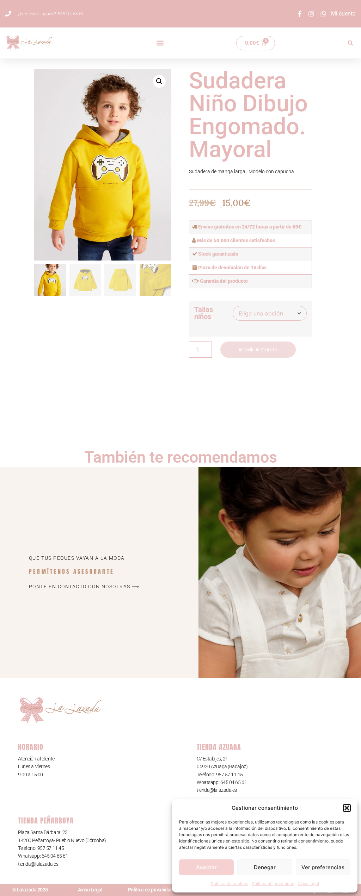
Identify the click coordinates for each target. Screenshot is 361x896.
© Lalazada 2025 (30, 889)
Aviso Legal (90, 889)
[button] (346, 808)
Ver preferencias (322, 867)
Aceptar (206, 867)
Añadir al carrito (258, 349)
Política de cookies (229, 883)
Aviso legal (308, 883)
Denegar (265, 867)
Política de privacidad (273, 883)
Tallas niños (203, 313)
